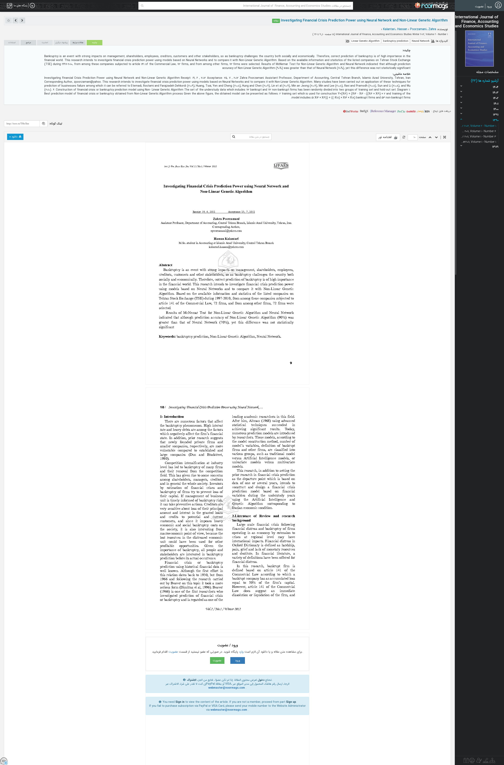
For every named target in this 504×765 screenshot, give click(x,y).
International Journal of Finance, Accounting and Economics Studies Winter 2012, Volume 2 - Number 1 (391, 34)
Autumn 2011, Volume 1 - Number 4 (478, 131)
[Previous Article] (22, 20)
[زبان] (32, 5)
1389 (495, 146)
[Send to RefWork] (350, 111)
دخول (261, 680)
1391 (495, 114)
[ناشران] (472, 761)
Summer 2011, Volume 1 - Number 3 (478, 137)
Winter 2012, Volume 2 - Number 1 (478, 126)
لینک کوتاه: (55, 124)
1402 (495, 98)
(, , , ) (397, 111)
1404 (495, 87)
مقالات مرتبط (78, 42)
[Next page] (436, 137)
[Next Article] (16, 20)
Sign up (291, 702)
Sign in (179, 702)
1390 (495, 120)
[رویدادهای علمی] (466, 761)
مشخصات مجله (487, 72)
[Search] (142, 6)
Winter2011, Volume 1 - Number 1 (478, 142)
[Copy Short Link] (43, 123)
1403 (495, 92)
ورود (489, 6)
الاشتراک (191, 680)
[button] (479, 48)
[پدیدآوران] (478, 761)
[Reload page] (404, 137)
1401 (496, 103)
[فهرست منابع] (492, 761)
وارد (241, 651)
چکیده (94, 42)
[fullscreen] (445, 137)
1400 (495, 109)
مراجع (28, 42)
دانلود (14, 137)
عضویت (479, 6)
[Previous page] (430, 137)
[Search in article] (234, 137)
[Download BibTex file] (364, 111)
